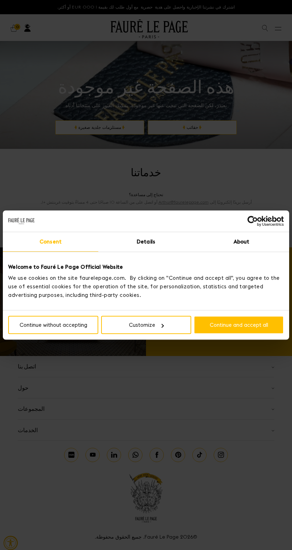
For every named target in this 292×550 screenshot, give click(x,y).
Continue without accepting (53, 324)
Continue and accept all (239, 324)
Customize (142, 324)
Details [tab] (146, 241)
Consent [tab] (51, 241)
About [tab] (242, 241)
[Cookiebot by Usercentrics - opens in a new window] (252, 221)
